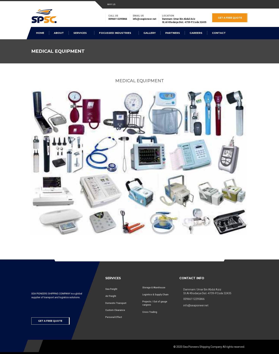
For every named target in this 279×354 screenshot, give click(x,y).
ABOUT (59, 32)
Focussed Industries (115, 32)
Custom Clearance (115, 310)
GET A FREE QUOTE (230, 17)
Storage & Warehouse (153, 287)
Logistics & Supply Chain (155, 294)
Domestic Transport (115, 303)
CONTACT (219, 32)
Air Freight (110, 296)
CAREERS (196, 32)
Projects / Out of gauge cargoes (154, 303)
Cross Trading (149, 312)
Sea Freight (111, 289)
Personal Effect (113, 317)
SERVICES (80, 32)
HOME (40, 32)
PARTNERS (172, 32)
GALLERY (149, 32)
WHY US (111, 4)
